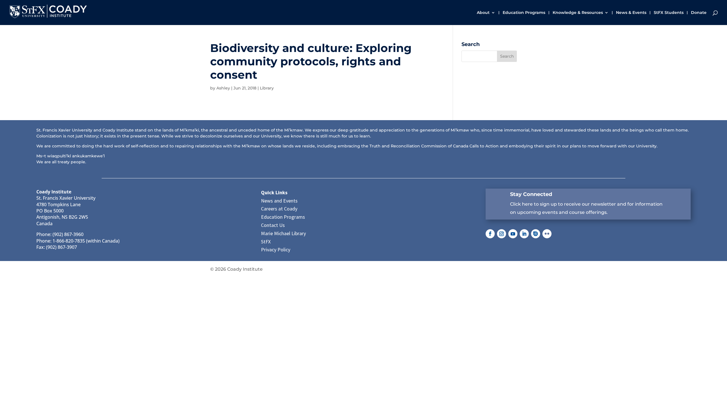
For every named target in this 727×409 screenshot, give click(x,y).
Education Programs (524, 13)
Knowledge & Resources (578, 13)
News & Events (631, 13)
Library (267, 88)
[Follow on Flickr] (546, 233)
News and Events (279, 200)
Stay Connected (531, 194)
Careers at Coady (279, 208)
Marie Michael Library (283, 233)
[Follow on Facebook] (490, 233)
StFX (266, 241)
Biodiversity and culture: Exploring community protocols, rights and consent (310, 61)
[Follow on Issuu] (535, 233)
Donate (699, 13)
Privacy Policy (275, 249)
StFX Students (669, 13)
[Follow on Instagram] (501, 233)
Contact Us (273, 225)
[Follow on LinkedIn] (524, 233)
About (483, 13)
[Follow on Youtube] (512, 233)
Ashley (223, 88)
